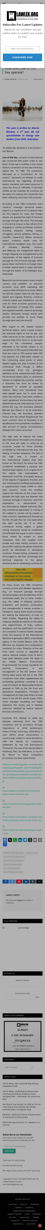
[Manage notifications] (40, 1226)
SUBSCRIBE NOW (22, 57)
